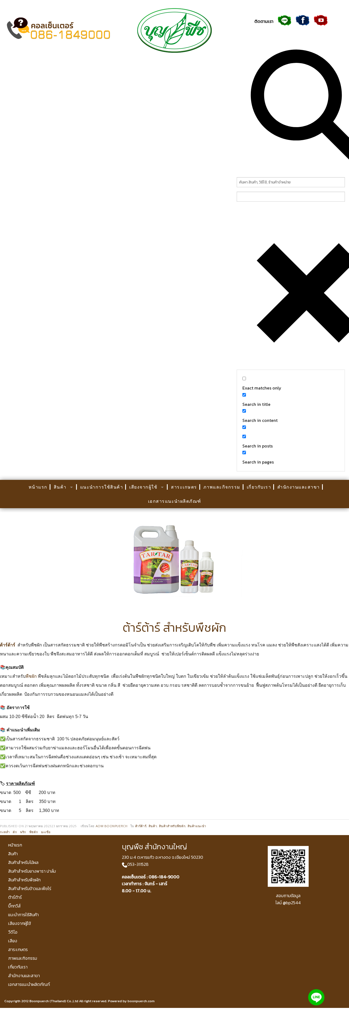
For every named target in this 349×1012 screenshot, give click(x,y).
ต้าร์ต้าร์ (7, 645)
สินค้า (60, 487)
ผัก (15, 832)
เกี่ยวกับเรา (259, 487)
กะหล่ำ (5, 832)
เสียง (12, 940)
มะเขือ (46, 832)
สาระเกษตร (184, 487)
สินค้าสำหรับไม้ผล (23, 862)
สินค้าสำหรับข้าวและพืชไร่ (29, 888)
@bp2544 (292, 902)
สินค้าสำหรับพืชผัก (172, 826)
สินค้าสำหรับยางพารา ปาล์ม (32, 871)
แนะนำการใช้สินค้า (101, 487)
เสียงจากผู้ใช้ (143, 487)
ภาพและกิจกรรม (221, 487)
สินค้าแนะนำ (197, 826)
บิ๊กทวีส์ (14, 906)
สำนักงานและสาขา (298, 487)
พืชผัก (31, 676)
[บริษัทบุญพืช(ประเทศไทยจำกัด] (174, 30)
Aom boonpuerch (112, 826)
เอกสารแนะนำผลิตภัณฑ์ (174, 501)
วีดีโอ (12, 932)
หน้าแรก (38, 487)
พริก (23, 832)
